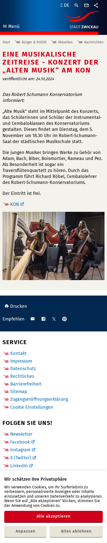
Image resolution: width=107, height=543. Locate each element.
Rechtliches (22, 376)
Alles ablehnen (76, 531)
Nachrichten (94, 42)
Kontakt (18, 353)
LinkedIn (19, 465)
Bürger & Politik (34, 42)
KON (14, 204)
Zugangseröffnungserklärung (39, 399)
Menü (10, 27)
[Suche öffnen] (76, 5)
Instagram (20, 450)
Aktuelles (65, 42)
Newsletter (21, 434)
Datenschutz (23, 368)
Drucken (18, 306)
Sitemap (18, 391)
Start (6, 42)
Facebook (20, 442)
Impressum (21, 361)
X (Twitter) (20, 458)
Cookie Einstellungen (31, 407)
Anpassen (25, 531)
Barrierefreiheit (26, 384)
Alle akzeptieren (53, 516)
